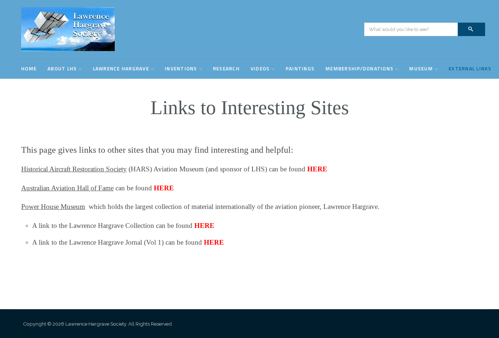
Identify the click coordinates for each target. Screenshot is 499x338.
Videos (260, 68)
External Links (470, 68)
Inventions (181, 68)
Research (226, 68)
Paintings (300, 68)
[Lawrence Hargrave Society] (68, 29)
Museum (421, 68)
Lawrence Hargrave (121, 68)
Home (29, 68)
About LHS (62, 68)
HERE (317, 169)
